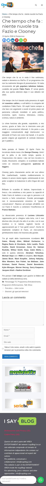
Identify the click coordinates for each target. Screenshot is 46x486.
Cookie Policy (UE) (12, 434)
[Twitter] (8, 40)
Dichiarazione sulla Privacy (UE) (17, 431)
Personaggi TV (11, 282)
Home (4, 14)
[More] (25, 40)
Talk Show (28, 285)
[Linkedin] (12, 40)
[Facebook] (4, 40)
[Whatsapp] (21, 40)
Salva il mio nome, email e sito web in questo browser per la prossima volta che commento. (22, 348)
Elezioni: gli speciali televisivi (16, 292)
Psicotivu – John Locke (14, 288)
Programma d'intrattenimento (29, 282)
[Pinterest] (17, 40)
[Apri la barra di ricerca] (36, 5)
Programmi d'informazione (12, 285)
